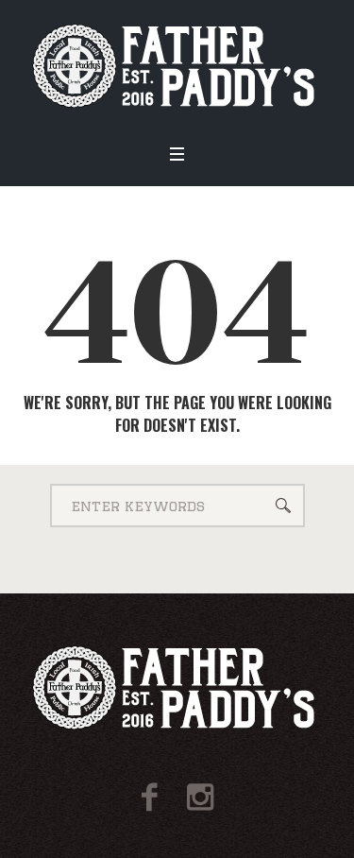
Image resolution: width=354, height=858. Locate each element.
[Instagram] (200, 797)
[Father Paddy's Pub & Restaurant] (177, 65)
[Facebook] (149, 797)
